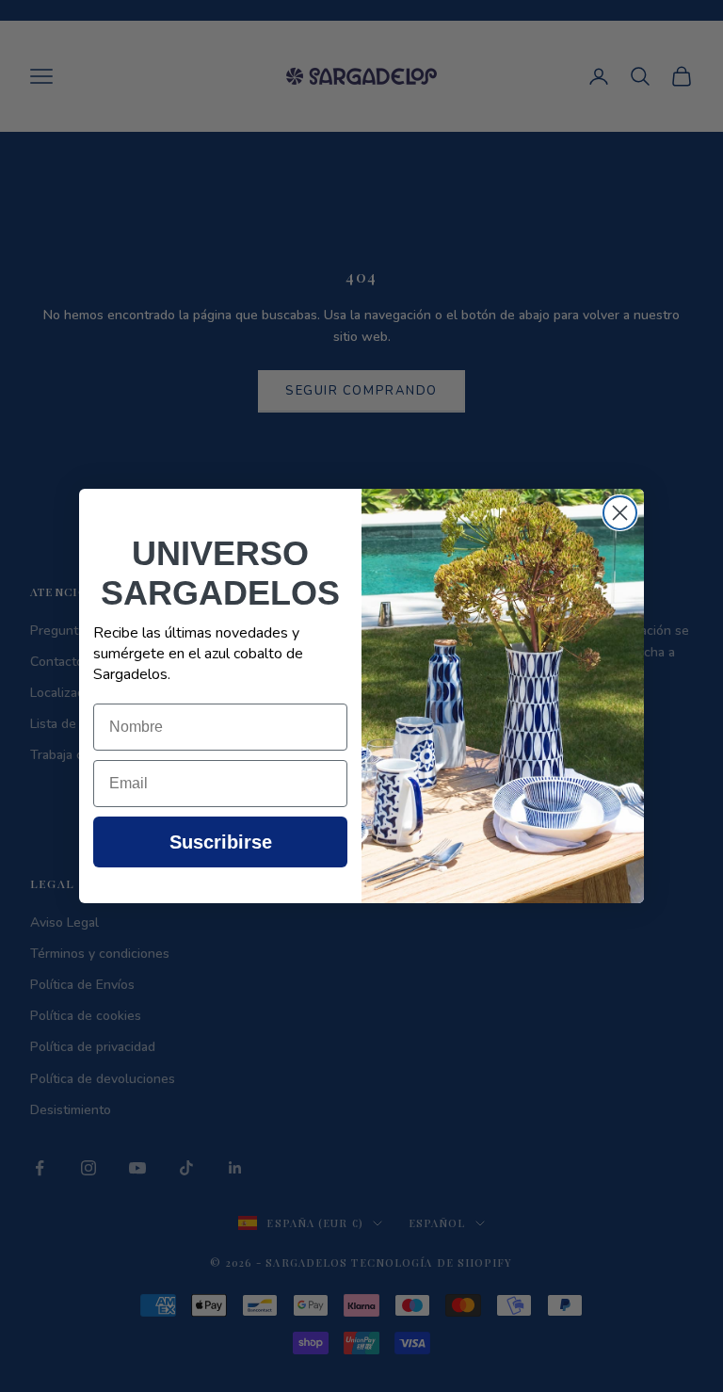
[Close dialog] (619, 512)
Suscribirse (220, 842)
